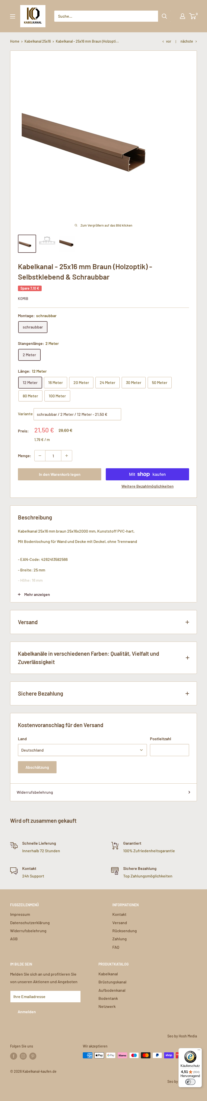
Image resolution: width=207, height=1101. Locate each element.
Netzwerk (107, 1006)
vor (168, 41)
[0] (193, 16)
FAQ (115, 947)
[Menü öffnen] (12, 16)
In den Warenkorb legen (60, 474)
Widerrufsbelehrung (35, 792)
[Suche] (164, 16)
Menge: (24, 455)
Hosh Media (188, 1036)
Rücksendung (124, 930)
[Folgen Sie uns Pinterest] (32, 1055)
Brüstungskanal (112, 981)
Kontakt (119, 914)
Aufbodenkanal (111, 990)
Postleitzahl (160, 738)
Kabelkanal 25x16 (37, 41)
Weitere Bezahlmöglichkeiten (147, 486)
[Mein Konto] (182, 16)
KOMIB (23, 298)
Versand (119, 922)
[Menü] (199, 1051)
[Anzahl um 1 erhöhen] (66, 455)
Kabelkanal (108, 973)
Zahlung (119, 938)
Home (14, 41)
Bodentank (108, 998)
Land (22, 738)
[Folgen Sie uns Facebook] (13, 1055)
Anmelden (27, 1011)
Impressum (20, 914)
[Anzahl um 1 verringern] (40, 455)
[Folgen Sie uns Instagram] (23, 1055)
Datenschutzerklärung (30, 922)
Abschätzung (37, 767)
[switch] (190, 1082)
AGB (14, 938)
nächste (186, 41)
